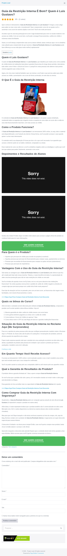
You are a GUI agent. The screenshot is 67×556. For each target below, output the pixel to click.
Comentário (6, 465)
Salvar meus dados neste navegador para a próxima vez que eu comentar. (26, 516)
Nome (4, 491)
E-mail (4, 499)
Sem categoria (12, 447)
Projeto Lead (6, 3)
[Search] (61, 528)
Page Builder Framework (37, 553)
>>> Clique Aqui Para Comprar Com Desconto (25, 297)
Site (3, 507)
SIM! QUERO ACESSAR (33, 245)
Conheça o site (6, 349)
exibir (10, 52)
